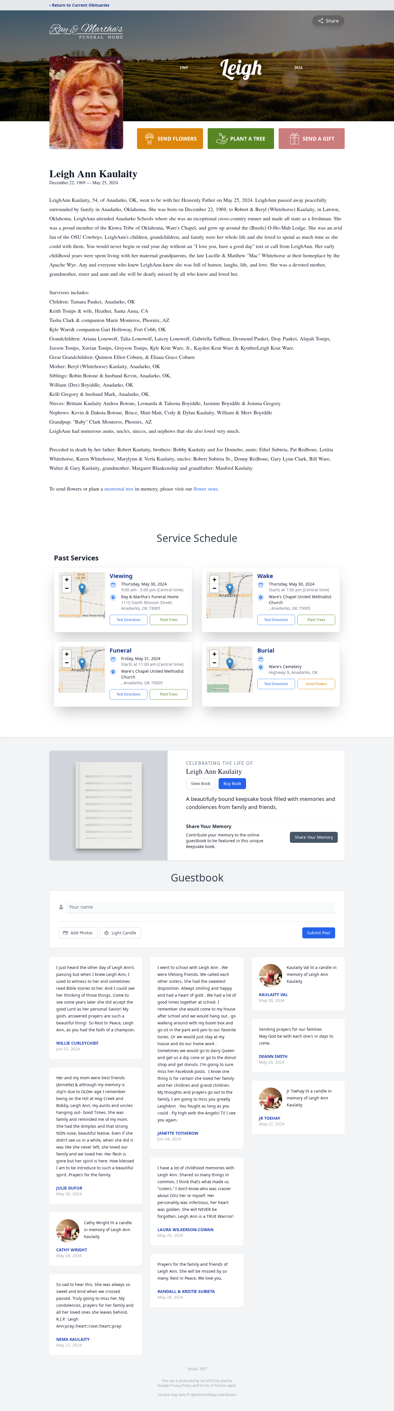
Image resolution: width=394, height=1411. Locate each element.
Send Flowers (316, 683)
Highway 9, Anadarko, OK (293, 672)
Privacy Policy (181, 1385)
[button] (82, 589)
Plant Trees (169, 619)
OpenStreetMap (203, 1394)
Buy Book (232, 783)
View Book (200, 783)
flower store (206, 488)
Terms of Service (212, 1385)
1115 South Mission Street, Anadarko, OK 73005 (147, 605)
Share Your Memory (314, 837)
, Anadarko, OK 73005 (289, 608)
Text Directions (128, 619)
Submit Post (318, 932)
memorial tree (119, 488)
